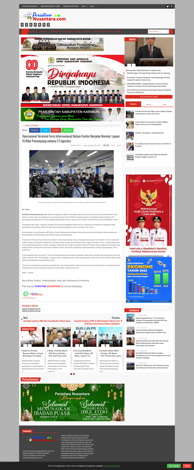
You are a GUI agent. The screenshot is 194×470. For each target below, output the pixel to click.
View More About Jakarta (149, 97)
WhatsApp (67, 130)
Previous (22, 337)
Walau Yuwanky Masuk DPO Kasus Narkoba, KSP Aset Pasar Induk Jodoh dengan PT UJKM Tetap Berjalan (58, 356)
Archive (149, 104)
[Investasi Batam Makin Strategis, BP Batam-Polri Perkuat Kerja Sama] (110, 337)
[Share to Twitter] (38, 339)
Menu (92, 6)
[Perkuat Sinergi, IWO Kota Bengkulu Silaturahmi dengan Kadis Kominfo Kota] (130, 331)
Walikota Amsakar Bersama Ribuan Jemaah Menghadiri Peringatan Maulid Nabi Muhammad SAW (33, 356)
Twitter (167, 6)
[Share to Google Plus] (41, 339)
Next (120, 337)
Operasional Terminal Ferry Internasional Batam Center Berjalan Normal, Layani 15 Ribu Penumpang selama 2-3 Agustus (71, 138)
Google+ (56, 130)
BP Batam (34, 125)
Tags (164, 104)
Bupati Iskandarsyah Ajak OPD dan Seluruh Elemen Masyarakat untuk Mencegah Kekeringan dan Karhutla (152, 343)
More (83, 6)
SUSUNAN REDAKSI (30, 6)
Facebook (171, 6)
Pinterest (35, 310)
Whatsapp (38, 310)
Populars (133, 104)
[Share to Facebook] (34, 339)
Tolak (187, 466)
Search (171, 31)
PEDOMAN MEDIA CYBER (50, 6)
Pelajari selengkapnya (112, 466)
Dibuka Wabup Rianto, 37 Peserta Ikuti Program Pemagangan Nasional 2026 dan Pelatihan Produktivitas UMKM (151, 320)
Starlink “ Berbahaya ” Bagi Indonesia (149, 133)
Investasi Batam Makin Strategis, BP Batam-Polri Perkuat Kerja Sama (111, 353)
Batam (27, 125)
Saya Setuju (174, 466)
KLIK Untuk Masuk (28, 298)
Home (25, 32)
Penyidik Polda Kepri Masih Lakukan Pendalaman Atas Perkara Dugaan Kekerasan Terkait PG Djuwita (153, 355)
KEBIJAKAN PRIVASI (70, 6)
